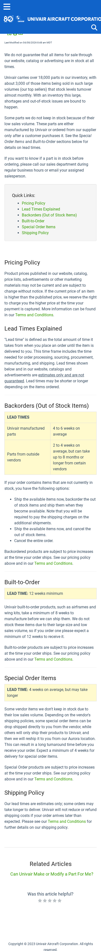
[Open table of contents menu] (8, 6)
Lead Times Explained (41, 209)
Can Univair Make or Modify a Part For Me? (51, 874)
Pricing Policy (33, 203)
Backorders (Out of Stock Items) (49, 215)
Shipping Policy (35, 232)
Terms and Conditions (34, 315)
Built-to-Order (33, 221)
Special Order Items (38, 227)
